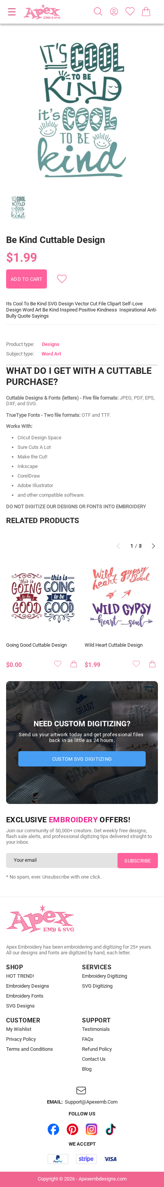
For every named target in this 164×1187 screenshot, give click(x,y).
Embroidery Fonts (24, 996)
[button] (82, 111)
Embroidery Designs (27, 986)
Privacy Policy (21, 1039)
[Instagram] (91, 1129)
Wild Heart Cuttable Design (114, 645)
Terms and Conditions (29, 1049)
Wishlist (130, 11)
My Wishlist (18, 1029)
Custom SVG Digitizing (82, 759)
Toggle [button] (12, 12)
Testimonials (96, 1029)
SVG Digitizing (97, 986)
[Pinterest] (72, 1129)
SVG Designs (20, 1006)
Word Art (51, 354)
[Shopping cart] (146, 11)
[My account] (114, 11)
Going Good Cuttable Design (36, 645)
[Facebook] (53, 1129)
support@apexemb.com (91, 1102)
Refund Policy (97, 1049)
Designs (50, 344)
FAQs (87, 1039)
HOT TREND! (20, 976)
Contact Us (94, 1059)
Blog (87, 1069)
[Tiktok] (110, 1129)
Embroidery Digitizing (104, 976)
